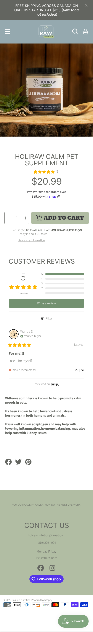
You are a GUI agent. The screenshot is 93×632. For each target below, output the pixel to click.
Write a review (46, 303)
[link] (46, 171)
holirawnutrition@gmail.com (46, 535)
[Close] (86, 5)
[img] (30, 336)
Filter (49, 318)
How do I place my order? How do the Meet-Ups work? (46, 505)
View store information (31, 241)
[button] (7, 31)
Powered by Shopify (41, 600)
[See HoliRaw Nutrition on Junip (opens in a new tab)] (55, 384)
